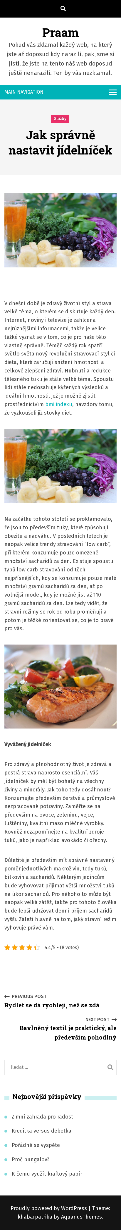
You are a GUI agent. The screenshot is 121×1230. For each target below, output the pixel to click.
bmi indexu (58, 404)
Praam (60, 32)
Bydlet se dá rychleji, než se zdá (52, 1001)
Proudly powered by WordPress (49, 1208)
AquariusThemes (81, 1217)
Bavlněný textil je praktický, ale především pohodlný (68, 1029)
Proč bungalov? (30, 1159)
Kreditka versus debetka (41, 1131)
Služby (60, 118)
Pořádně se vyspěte (36, 1145)
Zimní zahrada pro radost (42, 1117)
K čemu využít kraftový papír (47, 1174)
